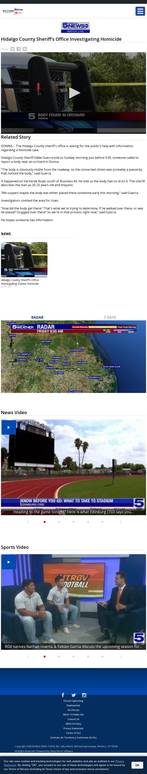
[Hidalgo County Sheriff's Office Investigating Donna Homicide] (24, 259)
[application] (73, 93)
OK (137, 765)
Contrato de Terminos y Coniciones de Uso (73, 737)
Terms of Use (73, 733)
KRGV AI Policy (73, 723)
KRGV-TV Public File (73, 714)
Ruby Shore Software (62, 751)
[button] (73, 92)
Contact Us (73, 719)
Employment (73, 705)
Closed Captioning (73, 700)
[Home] (26, 11)
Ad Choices (73, 710)
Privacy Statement (73, 728)
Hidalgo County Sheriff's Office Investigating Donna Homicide (20, 281)
